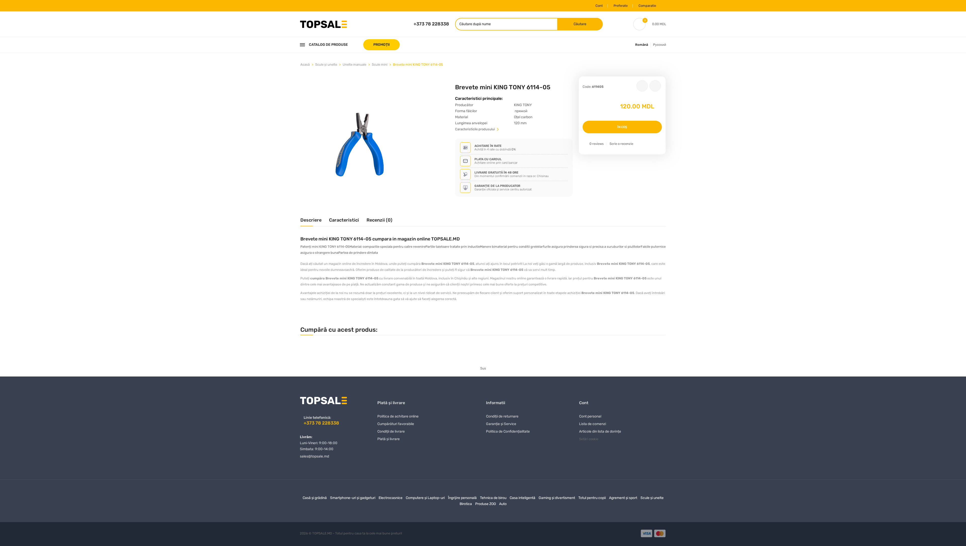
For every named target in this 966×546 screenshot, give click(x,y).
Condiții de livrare (391, 431)
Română (641, 45)
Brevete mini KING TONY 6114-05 (418, 64)
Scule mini (379, 64)
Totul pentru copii (592, 498)
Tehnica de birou (493, 498)
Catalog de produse (328, 45)
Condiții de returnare (502, 416)
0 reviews (596, 144)
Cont (599, 6)
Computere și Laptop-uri (425, 498)
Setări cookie (588, 439)
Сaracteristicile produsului (475, 129)
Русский (659, 45)
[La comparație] (655, 86)
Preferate (621, 6)
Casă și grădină (315, 498)
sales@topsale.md (314, 456)
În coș (622, 127)
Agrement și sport (623, 498)
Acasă (305, 64)
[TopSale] (323, 24)
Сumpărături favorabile (395, 424)
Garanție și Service (501, 424)
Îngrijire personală (462, 498)
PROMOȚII (381, 45)
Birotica (466, 504)
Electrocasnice (391, 498)
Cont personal (590, 416)
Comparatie (647, 6)
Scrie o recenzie (621, 144)
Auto (503, 504)
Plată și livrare (388, 439)
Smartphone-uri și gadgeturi (352, 498)
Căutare (580, 24)
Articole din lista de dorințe (600, 431)
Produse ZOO (485, 504)
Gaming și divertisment (557, 498)
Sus (483, 368)
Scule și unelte (326, 64)
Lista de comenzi (592, 424)
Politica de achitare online (398, 416)
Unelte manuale (354, 64)
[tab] (310, 222)
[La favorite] (642, 86)
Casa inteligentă (522, 498)
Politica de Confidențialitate (508, 431)
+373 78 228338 (431, 24)
